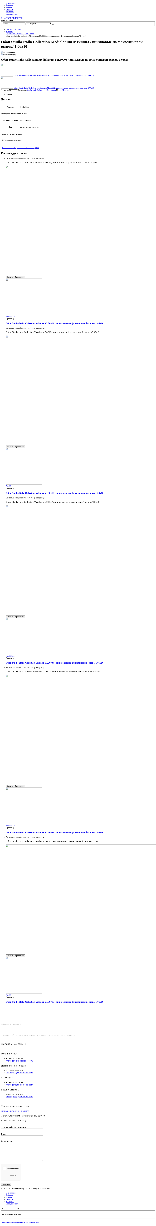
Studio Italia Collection (36, 90)
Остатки (9, 10)
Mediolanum (51, 90)
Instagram (15, 1111)
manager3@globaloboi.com (19, 1085)
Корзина (10, 277)
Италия (65, 90)
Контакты (10, 12)
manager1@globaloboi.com (19, 1061)
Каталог (9, 7)
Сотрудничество (13, 14)
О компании (11, 3)
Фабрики (9, 5)
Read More (10, 316)
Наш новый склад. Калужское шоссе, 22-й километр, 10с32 (20, 148)
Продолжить (19, 277)
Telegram (24, 1111)
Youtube (5, 1111)
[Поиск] (53, 24)
